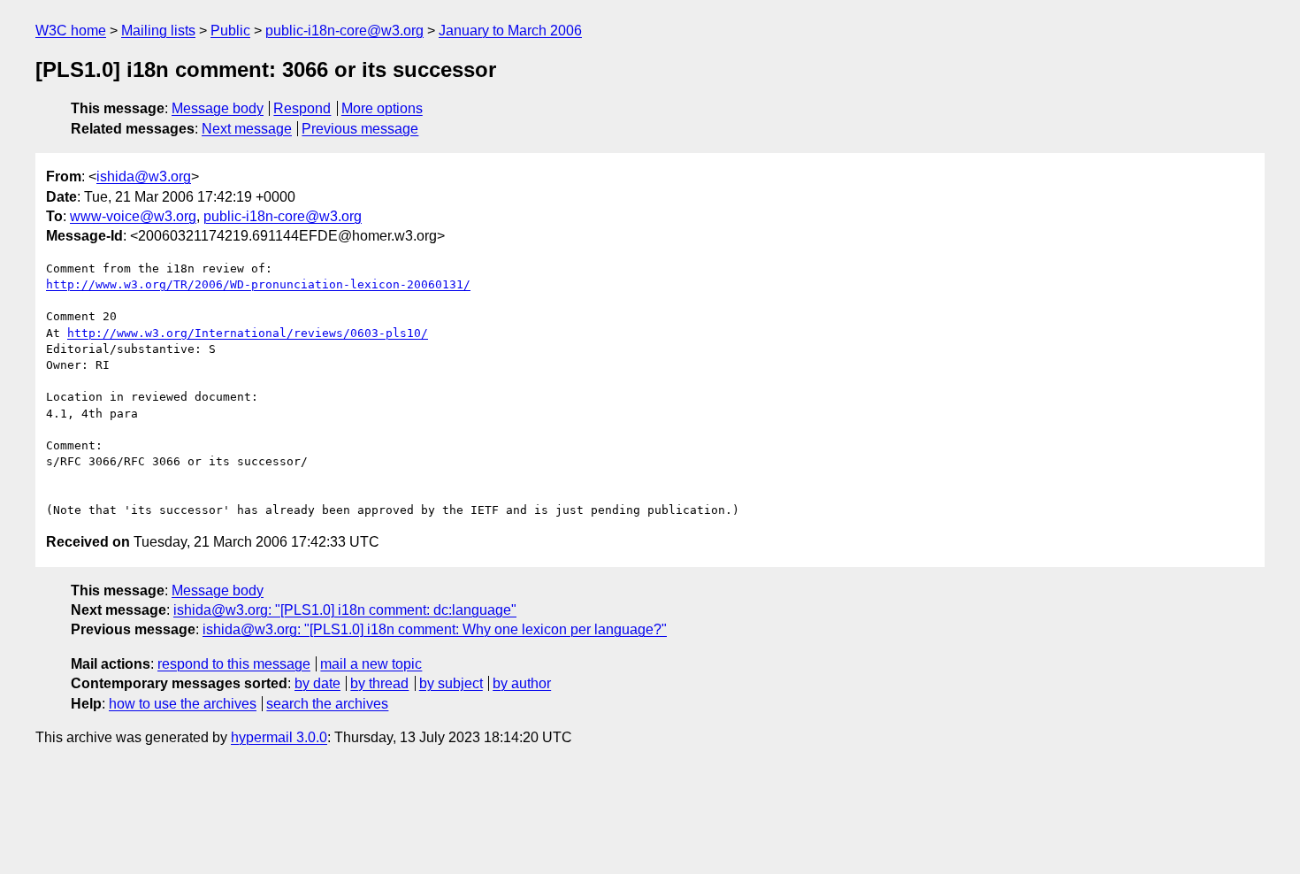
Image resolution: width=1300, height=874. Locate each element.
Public (230, 30)
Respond (302, 108)
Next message (247, 128)
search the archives (327, 703)
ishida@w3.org (143, 176)
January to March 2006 (510, 30)
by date (317, 683)
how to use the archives (182, 703)
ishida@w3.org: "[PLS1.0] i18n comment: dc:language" (344, 609)
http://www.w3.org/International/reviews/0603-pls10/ (247, 333)
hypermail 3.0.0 (279, 737)
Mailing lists (158, 30)
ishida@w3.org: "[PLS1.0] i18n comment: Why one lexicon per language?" (435, 629)
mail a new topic (371, 663)
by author (522, 683)
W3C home (70, 30)
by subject (451, 683)
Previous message (360, 128)
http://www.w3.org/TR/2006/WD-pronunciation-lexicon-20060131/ (258, 284)
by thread (379, 683)
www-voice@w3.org (133, 216)
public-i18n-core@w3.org (344, 30)
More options (382, 108)
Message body (218, 108)
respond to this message (233, 663)
